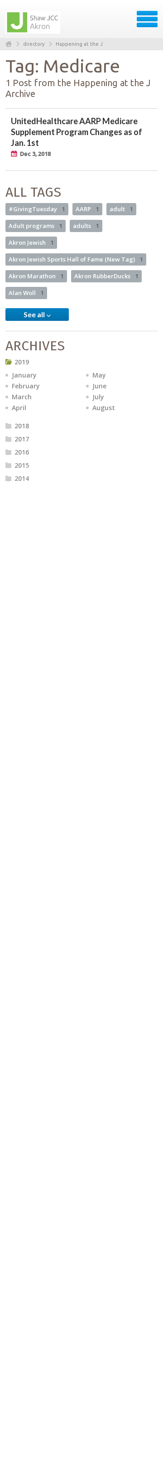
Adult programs (35, 226)
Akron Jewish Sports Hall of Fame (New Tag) (76, 259)
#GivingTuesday (37, 209)
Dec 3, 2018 (35, 153)
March (22, 396)
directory (33, 44)
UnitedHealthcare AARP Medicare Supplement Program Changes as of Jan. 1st (76, 132)
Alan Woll (26, 293)
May (99, 375)
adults (86, 226)
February (26, 386)
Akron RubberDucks (106, 276)
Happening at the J (79, 44)
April (19, 407)
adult (121, 209)
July (98, 396)
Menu (147, 19)
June (99, 386)
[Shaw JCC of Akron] (33, 22)
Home (8, 44)
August (103, 407)
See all (35, 314)
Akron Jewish (31, 242)
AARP (87, 209)
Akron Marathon (36, 276)
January (24, 375)
